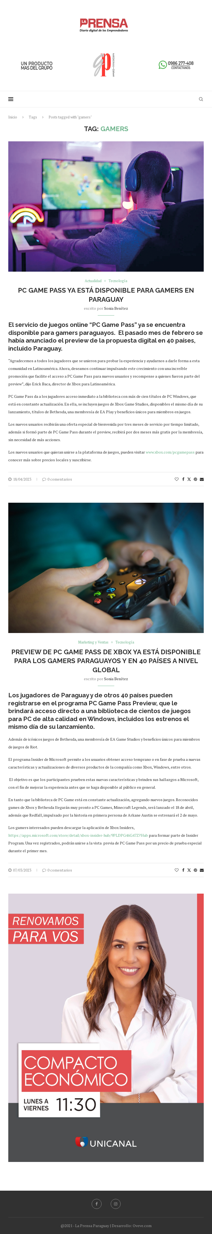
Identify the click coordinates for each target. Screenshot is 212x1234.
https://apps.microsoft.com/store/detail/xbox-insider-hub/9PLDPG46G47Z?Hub (78, 835)
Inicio (12, 117)
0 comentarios (59, 479)
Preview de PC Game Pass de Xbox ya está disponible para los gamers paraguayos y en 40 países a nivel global (106, 661)
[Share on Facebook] (183, 479)
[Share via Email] (202, 479)
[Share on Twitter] (189, 479)
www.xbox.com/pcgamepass (170, 452)
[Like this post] (177, 479)
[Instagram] (116, 1204)
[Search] (201, 99)
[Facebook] (97, 1204)
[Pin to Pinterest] (195, 479)
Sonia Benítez (116, 308)
